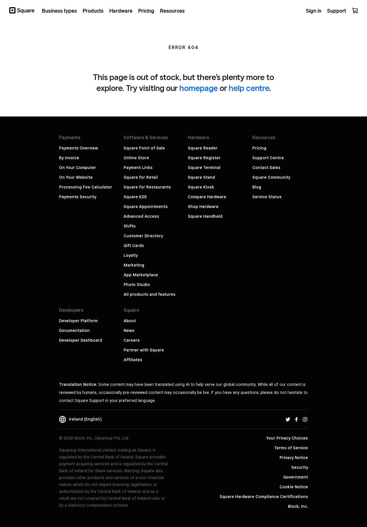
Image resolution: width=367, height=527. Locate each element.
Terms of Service (291, 448)
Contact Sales (266, 167)
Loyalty (131, 255)
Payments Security (77, 197)
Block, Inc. (298, 506)
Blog (256, 187)
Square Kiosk (201, 187)
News (129, 330)
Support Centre (268, 157)
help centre (249, 88)
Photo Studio (137, 284)
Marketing (134, 265)
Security (299, 467)
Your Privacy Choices (287, 438)
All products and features (149, 294)
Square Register (204, 157)
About (130, 320)
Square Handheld (205, 216)
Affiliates (133, 359)
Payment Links (138, 167)
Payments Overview (78, 148)
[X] (288, 419)
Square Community (271, 177)
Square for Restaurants (147, 187)
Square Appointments (146, 206)
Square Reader (203, 148)
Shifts (130, 226)
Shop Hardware (203, 206)
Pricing (259, 148)
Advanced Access (141, 216)
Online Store (136, 157)
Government (295, 477)
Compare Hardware (207, 197)
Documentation (74, 330)
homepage (198, 88)
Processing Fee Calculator (85, 187)
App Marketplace (141, 275)
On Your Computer (77, 167)
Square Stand (201, 177)
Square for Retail (141, 177)
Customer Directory (143, 236)
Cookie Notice (294, 487)
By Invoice (69, 157)
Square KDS (135, 197)
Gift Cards (134, 245)
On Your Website (76, 177)
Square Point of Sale (144, 148)
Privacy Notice (294, 457)
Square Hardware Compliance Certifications (264, 496)
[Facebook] (296, 419)
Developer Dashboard (80, 340)
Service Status (267, 197)
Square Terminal (204, 167)
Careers (132, 340)
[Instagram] (305, 419)
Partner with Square (144, 350)
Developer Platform (78, 320)
